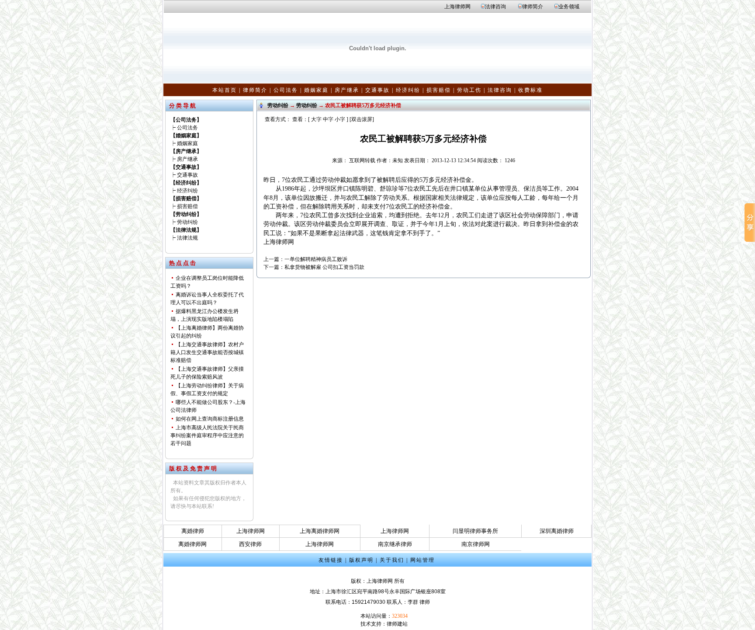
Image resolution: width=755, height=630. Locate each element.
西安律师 (250, 544)
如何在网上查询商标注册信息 (210, 419)
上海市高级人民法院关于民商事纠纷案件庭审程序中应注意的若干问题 (207, 435)
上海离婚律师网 (319, 531)
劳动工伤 (469, 90)
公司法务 (286, 90)
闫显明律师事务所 (475, 531)
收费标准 (530, 90)
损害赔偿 (438, 90)
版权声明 (361, 560)
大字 (316, 119)
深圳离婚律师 (557, 531)
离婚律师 (192, 531)
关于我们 (392, 560)
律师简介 (532, 6)
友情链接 (331, 560)
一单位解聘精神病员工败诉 (315, 259)
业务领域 (568, 6)
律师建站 (397, 624)
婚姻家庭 (316, 90)
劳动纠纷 (187, 222)
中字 (328, 119)
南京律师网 (475, 544)
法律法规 (187, 238)
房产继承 (347, 90)
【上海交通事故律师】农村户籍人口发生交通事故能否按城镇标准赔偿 (207, 352)
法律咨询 (495, 6)
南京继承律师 (395, 544)
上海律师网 (457, 6)
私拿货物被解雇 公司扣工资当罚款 (324, 267)
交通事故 (377, 90)
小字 (340, 119)
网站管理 (422, 560)
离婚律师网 (192, 544)
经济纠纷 (408, 90)
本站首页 (224, 90)
